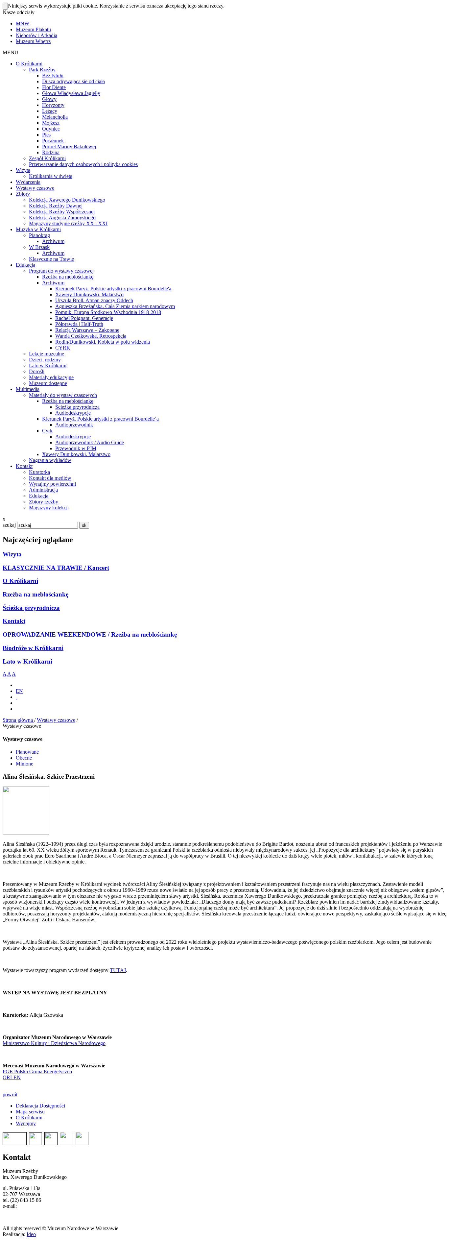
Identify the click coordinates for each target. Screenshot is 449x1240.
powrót (10, 1094)
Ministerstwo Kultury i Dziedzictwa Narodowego (54, 1043)
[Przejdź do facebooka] (16, 697)
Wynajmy (26, 1123)
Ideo (31, 1234)
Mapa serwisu (30, 1111)
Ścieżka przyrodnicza (31, 607)
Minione (24, 763)
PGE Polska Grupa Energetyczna (37, 1071)
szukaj (9, 525)
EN (19, 691)
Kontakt (14, 621)
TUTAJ (118, 970)
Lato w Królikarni (27, 661)
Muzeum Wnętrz (33, 41)
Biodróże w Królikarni (33, 647)
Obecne (24, 758)
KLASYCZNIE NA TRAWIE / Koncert (56, 567)
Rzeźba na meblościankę (35, 594)
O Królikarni (20, 580)
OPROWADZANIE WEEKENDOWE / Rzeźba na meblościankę (90, 634)
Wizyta (12, 554)
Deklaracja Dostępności (40, 1105)
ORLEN (12, 1077)
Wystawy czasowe (56, 720)
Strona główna (18, 720)
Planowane (27, 752)
